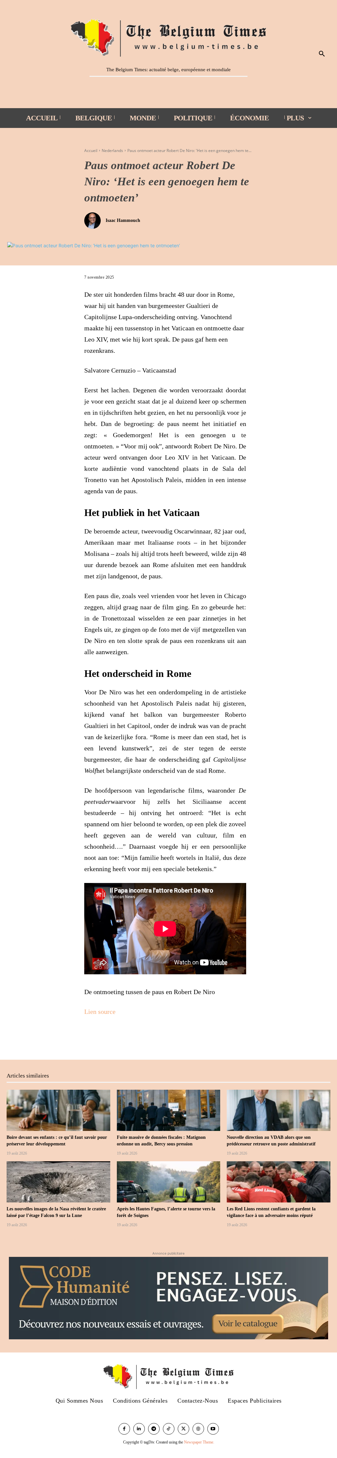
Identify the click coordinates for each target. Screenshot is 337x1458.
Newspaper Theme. (199, 1442)
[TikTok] (168, 1429)
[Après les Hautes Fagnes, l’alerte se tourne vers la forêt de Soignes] (168, 1182)
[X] (106, 1037)
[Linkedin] (139, 1429)
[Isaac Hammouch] (94, 220)
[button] (322, 54)
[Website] (198, 1429)
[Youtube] (213, 1429)
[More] (121, 1037)
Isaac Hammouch (123, 220)
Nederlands (112, 150)
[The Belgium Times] (168, 36)
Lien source (100, 1011)
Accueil (90, 150)
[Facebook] (90, 1037)
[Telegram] (154, 1429)
